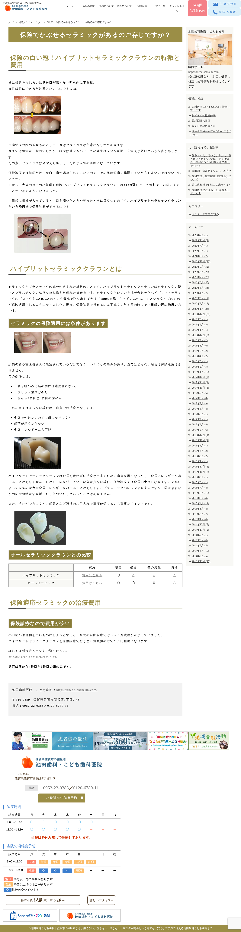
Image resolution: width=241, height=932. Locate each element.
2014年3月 (200, 550)
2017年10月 (200, 387)
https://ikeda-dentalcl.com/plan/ (32, 656)
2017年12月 (200, 377)
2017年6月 (200, 408)
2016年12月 (200, 435)
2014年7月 (200, 535)
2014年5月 (200, 545)
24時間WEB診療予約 (61, 797)
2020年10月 (201, 261)
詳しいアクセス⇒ (102, 900)
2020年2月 (200, 303)
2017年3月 (200, 424)
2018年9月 (200, 340)
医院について (124, 6)
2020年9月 (200, 266)
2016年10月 (200, 440)
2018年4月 (200, 356)
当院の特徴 (88, 6)
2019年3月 (200, 319)
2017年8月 (200, 398)
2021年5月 (200, 256)
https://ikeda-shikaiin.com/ (77, 689)
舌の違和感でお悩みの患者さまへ (211, 184)
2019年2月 (200, 324)
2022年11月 (200, 240)
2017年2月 (200, 429)
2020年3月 (200, 298)
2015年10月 (200, 472)
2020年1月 (200, 308)
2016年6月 (200, 445)
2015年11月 (200, 466)
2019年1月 (200, 329)
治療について (106, 6)
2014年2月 (200, 556)
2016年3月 (200, 456)
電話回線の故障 (201, 120)
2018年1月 (200, 372)
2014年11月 (200, 529)
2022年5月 (200, 251)
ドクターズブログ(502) (205, 214)
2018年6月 (200, 345)
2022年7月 (200, 245)
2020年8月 (200, 272)
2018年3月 (200, 361)
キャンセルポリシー (178, 8)
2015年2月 (200, 514)
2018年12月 (200, 335)
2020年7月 (200, 277)
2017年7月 (200, 403)
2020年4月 (200, 293)
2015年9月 (200, 477)
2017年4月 (200, 419)
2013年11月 (201, 561)
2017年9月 (200, 393)
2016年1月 (200, 461)
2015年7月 (200, 487)
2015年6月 (200, 493)
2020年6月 (200, 282)
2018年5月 (200, 351)
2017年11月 (200, 382)
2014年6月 (200, 540)
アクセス (160, 6)
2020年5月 (200, 287)
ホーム (70, 6)
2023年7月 (200, 235)
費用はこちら (92, 575)
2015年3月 (200, 508)
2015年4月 (200, 503)
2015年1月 (200, 519)
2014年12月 (200, 524)
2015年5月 (200, 498)
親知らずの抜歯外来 (204, 115)
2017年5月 (200, 414)
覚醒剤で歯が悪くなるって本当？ (211, 170)
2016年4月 (200, 450)
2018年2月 (200, 366)
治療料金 (142, 6)
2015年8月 (200, 482)
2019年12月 (201, 314)
